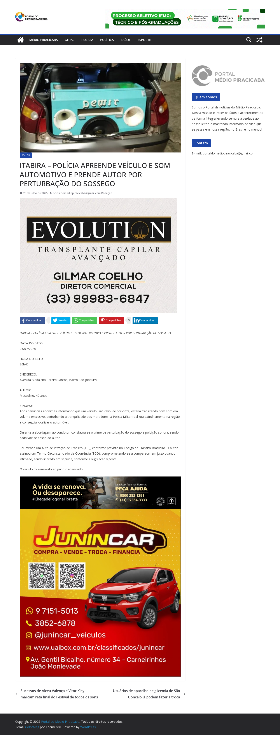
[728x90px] (185, 11)
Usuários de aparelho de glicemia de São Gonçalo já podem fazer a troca (146, 694)
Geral (69, 40)
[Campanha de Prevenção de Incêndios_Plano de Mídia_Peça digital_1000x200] (100, 479)
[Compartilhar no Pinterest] (111, 320)
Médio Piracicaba (43, 40)
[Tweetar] (60, 320)
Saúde (126, 40)
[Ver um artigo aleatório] (259, 40)
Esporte (144, 40)
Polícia (87, 40)
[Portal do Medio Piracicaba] (20, 40)
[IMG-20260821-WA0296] (100, 511)
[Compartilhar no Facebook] (32, 320)
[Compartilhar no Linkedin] (145, 320)
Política (107, 40)
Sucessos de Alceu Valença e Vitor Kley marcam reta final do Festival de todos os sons (59, 694)
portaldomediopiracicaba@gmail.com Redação (82, 193)
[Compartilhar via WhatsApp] (84, 320)
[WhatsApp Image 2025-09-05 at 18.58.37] (98, 201)
